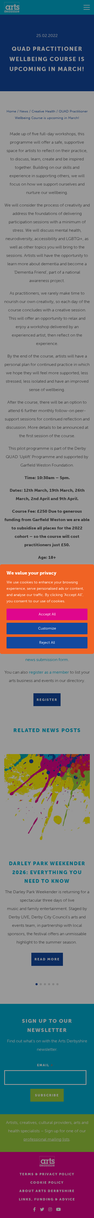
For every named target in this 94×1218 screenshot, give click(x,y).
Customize (47, 628)
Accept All (47, 614)
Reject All (47, 642)
